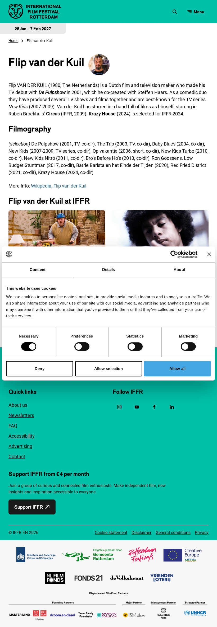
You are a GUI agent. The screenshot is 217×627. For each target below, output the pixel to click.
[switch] (81, 346)
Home (13, 41)
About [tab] (179, 269)
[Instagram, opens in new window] (119, 407)
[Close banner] (209, 254)
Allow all (177, 368)
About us (17, 405)
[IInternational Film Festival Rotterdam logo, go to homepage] (34, 11)
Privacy (202, 532)
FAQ (12, 425)
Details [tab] (108, 269)
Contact (16, 456)
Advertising (20, 446)
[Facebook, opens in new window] (154, 407)
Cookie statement (111, 532)
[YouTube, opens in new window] (136, 407)
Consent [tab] (38, 269)
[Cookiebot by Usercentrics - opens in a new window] (174, 254)
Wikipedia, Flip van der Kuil (58, 186)
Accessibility (21, 436)
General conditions (173, 532)
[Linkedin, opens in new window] (171, 407)
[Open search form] (174, 11)
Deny (39, 368)
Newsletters (21, 415)
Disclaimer (141, 532)
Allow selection (108, 368)
